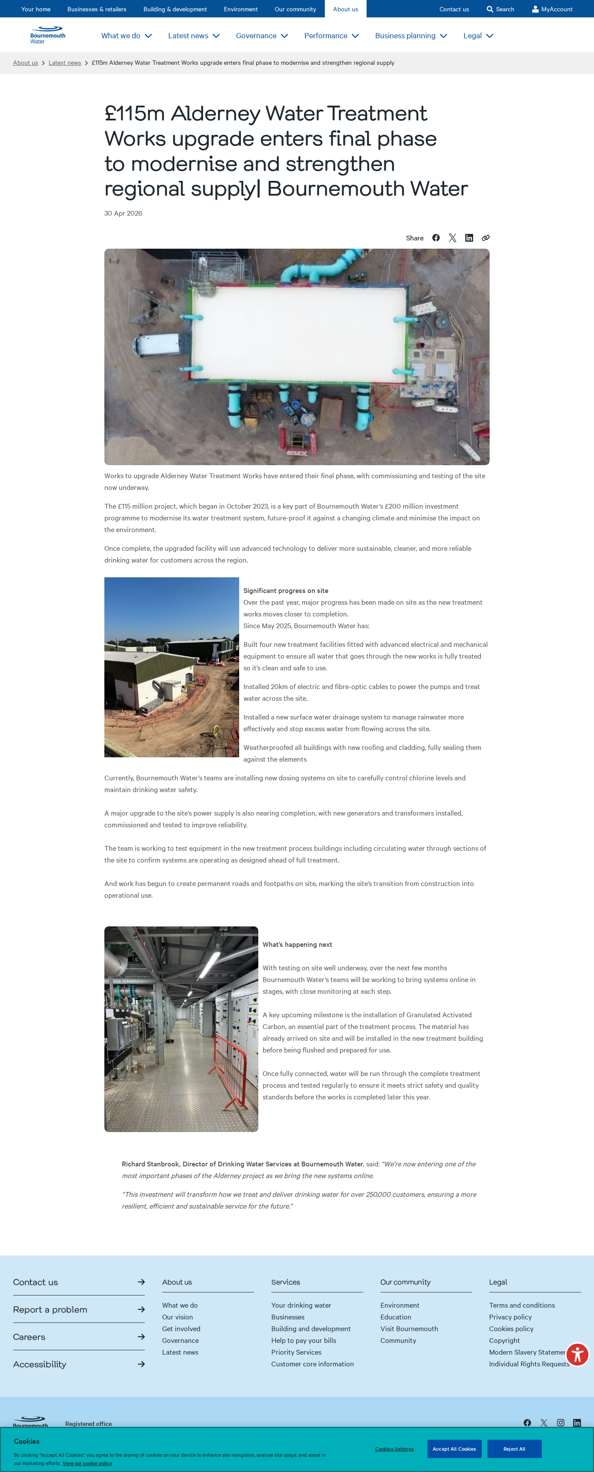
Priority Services (296, 1351)
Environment (400, 1304)
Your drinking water (301, 1304)
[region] (297, 1449)
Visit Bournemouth (409, 1328)
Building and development (311, 1328)
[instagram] (560, 1422)
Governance (180, 1340)
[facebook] (527, 1422)
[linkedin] (577, 1422)
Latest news (65, 62)
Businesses (287, 1316)
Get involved (181, 1328)
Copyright (504, 1340)
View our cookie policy (87, 1462)
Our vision (177, 1316)
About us (25, 62)
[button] (577, 1355)
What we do (180, 1304)
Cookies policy (511, 1328)
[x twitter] (544, 1422)
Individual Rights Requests (529, 1363)
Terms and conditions (522, 1304)
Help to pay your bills (303, 1340)
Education (395, 1316)
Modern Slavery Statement (529, 1351)
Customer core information (312, 1363)
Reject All (514, 1448)
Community (398, 1340)
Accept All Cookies (454, 1448)
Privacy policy (510, 1316)
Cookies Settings (394, 1448)
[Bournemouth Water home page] (51, 34)
